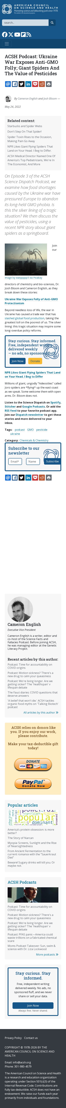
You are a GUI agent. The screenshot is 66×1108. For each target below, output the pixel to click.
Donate (35, 361)
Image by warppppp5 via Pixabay (23, 277)
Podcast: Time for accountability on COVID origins (30, 666)
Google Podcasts (33, 406)
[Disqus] (33, 529)
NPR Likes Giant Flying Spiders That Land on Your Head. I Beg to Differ (32, 374)
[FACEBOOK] (15, 84)
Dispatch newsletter (29, 415)
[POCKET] (35, 84)
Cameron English (28, 98)
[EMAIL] (8, 84)
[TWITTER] (21, 84)
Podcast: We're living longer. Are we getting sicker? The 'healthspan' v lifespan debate (30, 684)
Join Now (17, 361)
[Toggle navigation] (7, 43)
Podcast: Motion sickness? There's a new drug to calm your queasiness (30, 674)
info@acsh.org (22, 1062)
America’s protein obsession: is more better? (31, 831)
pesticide (41, 430)
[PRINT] (49, 84)
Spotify (55, 402)
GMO (30, 430)
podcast (20, 430)
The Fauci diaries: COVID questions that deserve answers (33, 694)
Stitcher (10, 406)
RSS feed (11, 411)
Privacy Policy (13, 1038)
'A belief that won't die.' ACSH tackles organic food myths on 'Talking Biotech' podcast (33, 704)
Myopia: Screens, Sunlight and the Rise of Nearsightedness (32, 844)
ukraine (15, 434)
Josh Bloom (50, 98)
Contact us (31, 1038)
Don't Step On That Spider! (24, 131)
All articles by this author (40, 712)
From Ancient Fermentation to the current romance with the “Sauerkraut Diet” (32, 854)
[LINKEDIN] (28, 84)
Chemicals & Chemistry (34, 440)
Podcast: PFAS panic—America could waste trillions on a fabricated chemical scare (32, 938)
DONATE (33, 761)
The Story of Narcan (21, 838)
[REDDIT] (42, 84)
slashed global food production (24, 318)
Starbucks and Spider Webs (24, 126)
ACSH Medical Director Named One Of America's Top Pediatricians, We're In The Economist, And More (31, 160)
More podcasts (46, 954)
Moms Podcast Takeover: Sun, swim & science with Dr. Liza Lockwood (32, 947)
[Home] (31, 9)
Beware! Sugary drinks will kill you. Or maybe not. (31, 864)
